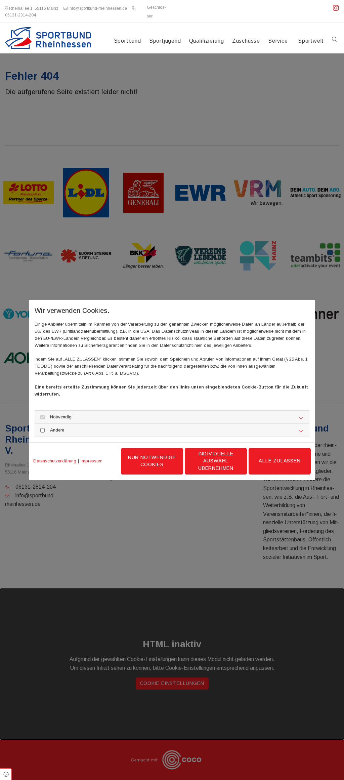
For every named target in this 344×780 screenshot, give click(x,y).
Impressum (91, 460)
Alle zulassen (279, 460)
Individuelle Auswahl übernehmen (216, 461)
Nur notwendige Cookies (152, 461)
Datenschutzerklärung (54, 460)
